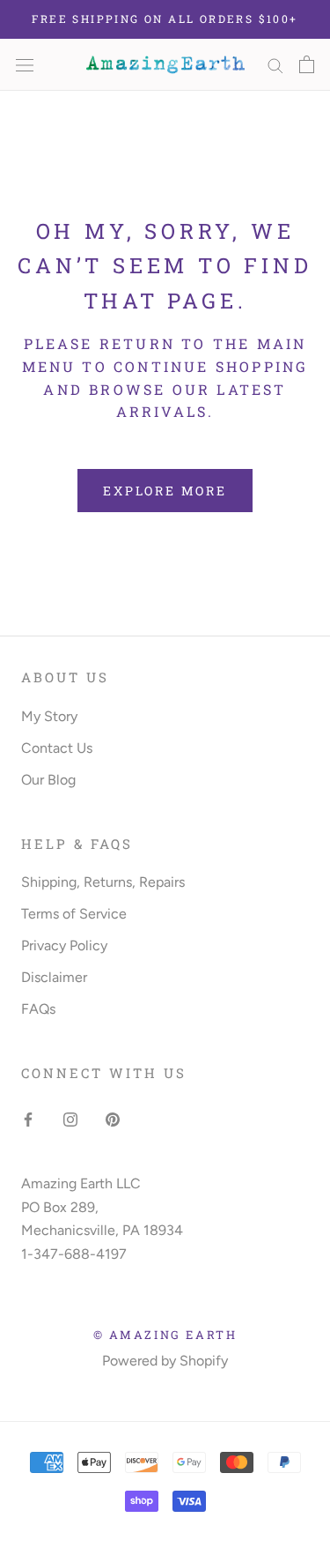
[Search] (275, 64)
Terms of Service (74, 913)
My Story (49, 716)
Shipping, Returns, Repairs (103, 882)
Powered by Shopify (165, 1360)
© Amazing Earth (165, 1335)
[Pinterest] (113, 1118)
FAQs (38, 1009)
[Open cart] (306, 64)
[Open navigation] (24, 64)
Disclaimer (54, 977)
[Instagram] (70, 1118)
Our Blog (48, 779)
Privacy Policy (64, 945)
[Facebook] (28, 1118)
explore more (165, 490)
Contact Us (56, 748)
